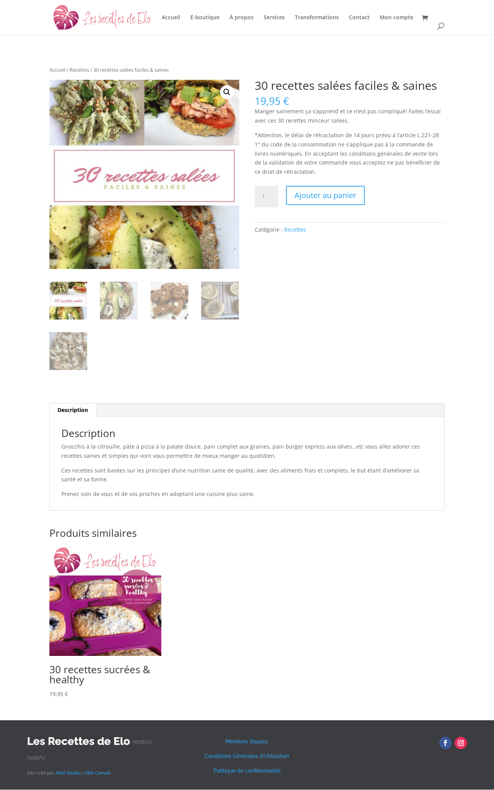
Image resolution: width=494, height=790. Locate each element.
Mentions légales (246, 741)
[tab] (73, 410)
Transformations (317, 18)
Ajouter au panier (325, 195)
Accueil (171, 18)
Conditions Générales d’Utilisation (247, 756)
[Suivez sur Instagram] (461, 743)
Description (73, 409)
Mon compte (396, 18)
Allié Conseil (97, 773)
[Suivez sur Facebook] (445, 743)
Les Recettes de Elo (78, 741)
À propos (242, 18)
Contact (359, 18)
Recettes (79, 69)
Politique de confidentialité (247, 771)
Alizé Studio (68, 773)
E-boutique (205, 18)
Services (274, 18)
